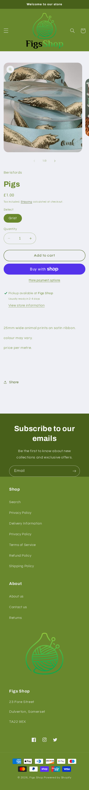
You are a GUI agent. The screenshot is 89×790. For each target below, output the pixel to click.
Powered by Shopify (57, 777)
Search (15, 502)
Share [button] (14, 382)
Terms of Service (22, 545)
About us (16, 596)
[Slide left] (34, 161)
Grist (13, 218)
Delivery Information (25, 523)
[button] (6, 31)
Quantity (10, 229)
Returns (15, 618)
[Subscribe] (74, 471)
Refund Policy (20, 555)
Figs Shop (36, 777)
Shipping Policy (21, 566)
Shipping (26, 202)
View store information (26, 305)
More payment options (44, 280)
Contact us (18, 607)
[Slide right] (55, 161)
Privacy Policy (20, 513)
